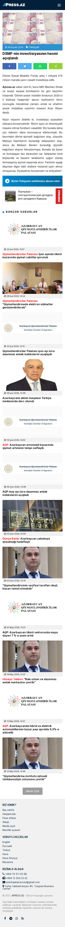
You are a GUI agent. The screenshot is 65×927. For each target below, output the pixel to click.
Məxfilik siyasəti (11, 830)
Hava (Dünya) (10, 858)
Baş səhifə (8, 810)
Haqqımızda (9, 814)
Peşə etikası (9, 818)
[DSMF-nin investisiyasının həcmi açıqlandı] (32, 28)
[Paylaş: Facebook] (9, 66)
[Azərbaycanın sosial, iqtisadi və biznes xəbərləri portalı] (13, 4)
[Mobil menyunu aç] (59, 5)
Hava (5, 854)
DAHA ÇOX (32, 791)
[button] (56, 66)
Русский (7, 846)
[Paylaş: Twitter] (25, 66)
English (6, 842)
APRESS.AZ (17, 895)
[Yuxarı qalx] (55, 917)
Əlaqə (5, 822)
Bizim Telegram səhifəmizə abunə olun (35, 181)
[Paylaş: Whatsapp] (40, 66)
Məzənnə (7, 862)
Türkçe (6, 850)
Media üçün (8, 826)
